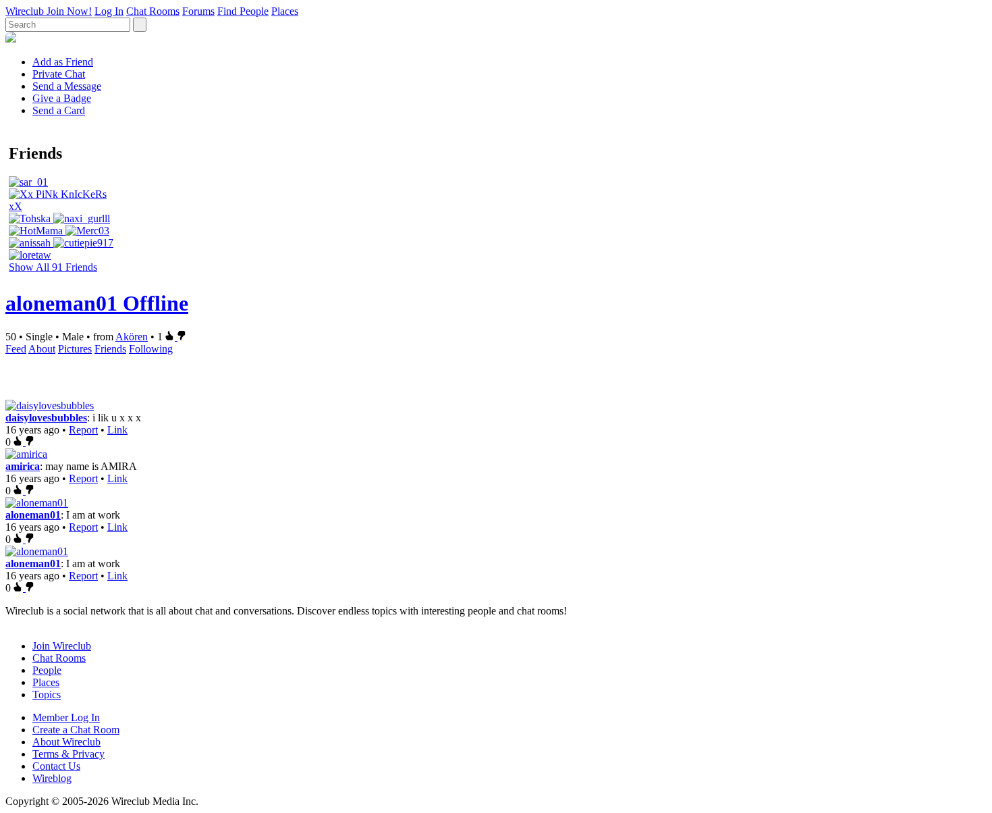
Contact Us (56, 766)
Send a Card (58, 110)
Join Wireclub (61, 646)
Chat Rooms (153, 11)
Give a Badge (61, 98)
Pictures (75, 349)
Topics (46, 694)
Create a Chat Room (75, 729)
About (41, 349)
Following (151, 349)
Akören (131, 336)
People (46, 670)
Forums (198, 11)
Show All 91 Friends (53, 267)
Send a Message (66, 86)
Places (284, 11)
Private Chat (58, 74)
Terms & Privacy (68, 754)
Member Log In (66, 717)
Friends (110, 349)
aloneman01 (33, 515)
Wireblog (52, 778)
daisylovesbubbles (46, 417)
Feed (15, 349)
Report (83, 430)
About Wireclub (66, 742)
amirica (22, 466)
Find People (243, 11)
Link (117, 430)
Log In (108, 11)
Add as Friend (62, 62)
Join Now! (69, 11)
